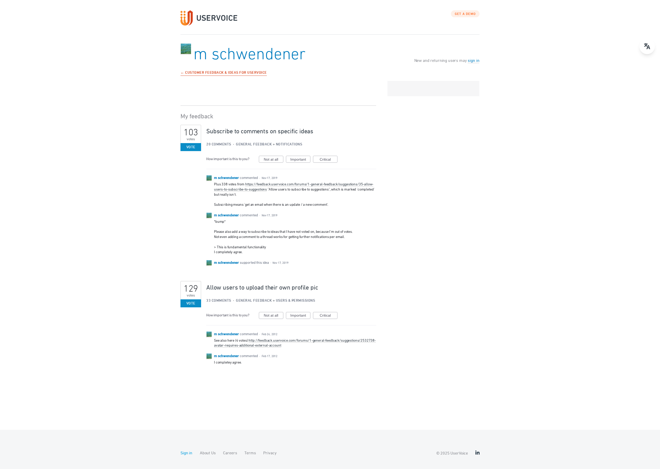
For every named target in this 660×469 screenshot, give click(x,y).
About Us (208, 453)
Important (300, 160)
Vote (190, 147)
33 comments (218, 301)
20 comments (218, 144)
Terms (250, 453)
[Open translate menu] (647, 46)
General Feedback (254, 144)
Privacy (269, 453)
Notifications (289, 144)
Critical (328, 160)
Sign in (186, 453)
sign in (473, 61)
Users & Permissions (295, 301)
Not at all (273, 160)
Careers (230, 453)
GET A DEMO (465, 14)
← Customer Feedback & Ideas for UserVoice (223, 73)
